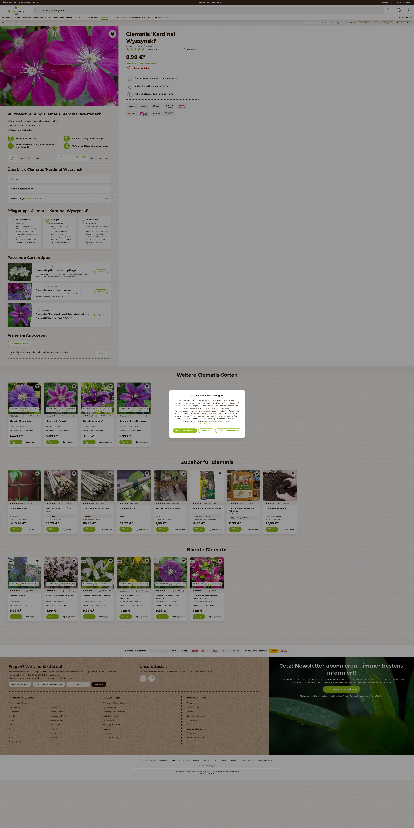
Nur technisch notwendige (228, 431)
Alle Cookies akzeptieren (185, 431)
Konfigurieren (206, 431)
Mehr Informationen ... (207, 424)
